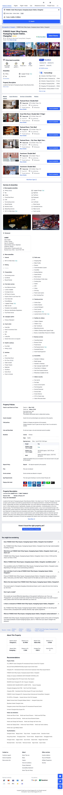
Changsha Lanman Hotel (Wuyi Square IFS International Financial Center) (24, 706)
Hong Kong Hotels (11, 736)
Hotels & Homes (6, 5)
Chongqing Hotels (21, 736)
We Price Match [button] (42, 36)
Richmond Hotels (27, 742)
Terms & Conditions (26, 762)
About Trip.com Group (27, 770)
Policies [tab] (36, 96)
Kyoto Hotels (42, 742)
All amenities (6, 78)
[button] (47, 2)
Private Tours (50, 5)
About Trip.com (25, 755)
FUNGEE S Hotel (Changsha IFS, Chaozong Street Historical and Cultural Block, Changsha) (28, 694)
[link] (43, 2)
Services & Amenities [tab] (26, 96)
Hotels (8, 630)
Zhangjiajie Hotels (48, 736)
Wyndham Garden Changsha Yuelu (15, 703)
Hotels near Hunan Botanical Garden (30, 718)
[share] (60, 781)
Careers (24, 760)
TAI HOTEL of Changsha (12, 697)
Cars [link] (31, 5)
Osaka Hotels (34, 739)
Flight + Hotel (24, 5)
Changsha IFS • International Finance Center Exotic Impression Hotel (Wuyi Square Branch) (28, 669)
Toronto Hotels (30, 736)
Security (44, 762)
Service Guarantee (6, 757)
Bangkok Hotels (39, 736)
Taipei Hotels (35, 742)
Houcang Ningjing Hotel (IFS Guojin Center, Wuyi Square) (20, 679)
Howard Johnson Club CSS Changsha (28, 697)
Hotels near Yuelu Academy (41, 724)
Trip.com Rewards (46, 757)
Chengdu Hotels (11, 739)
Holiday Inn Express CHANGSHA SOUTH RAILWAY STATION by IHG (23, 675)
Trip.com (4, 630)
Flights (16, 5)
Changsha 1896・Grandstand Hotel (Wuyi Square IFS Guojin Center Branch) (25, 691)
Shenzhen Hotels (45, 733)
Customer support (6, 755)
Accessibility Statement (27, 767)
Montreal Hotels (11, 742)
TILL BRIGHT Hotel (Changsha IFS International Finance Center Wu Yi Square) (25, 663)
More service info (6, 760)
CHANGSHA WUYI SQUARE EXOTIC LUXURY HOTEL (19, 685)
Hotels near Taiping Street (13, 724)
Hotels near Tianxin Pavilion (27, 724)
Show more (6, 86)
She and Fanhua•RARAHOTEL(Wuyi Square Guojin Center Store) (22, 666)
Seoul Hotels (27, 739)
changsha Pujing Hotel (37, 700)
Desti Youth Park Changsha (30, 688)
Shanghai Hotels (11, 733)
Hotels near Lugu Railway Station (15, 727)
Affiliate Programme (47, 760)
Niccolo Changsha (36, 685)
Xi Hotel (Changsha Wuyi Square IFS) (16, 709)
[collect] (60, 776)
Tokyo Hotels (27, 733)
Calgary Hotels (19, 739)
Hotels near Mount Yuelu (13, 715)
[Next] (59, 222)
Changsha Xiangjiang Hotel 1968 (14, 688)
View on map (42, 91)
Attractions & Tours (40, 5)
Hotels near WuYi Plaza (40, 715)
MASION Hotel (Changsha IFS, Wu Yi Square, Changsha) (20, 682)
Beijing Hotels (19, 733)
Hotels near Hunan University (14, 718)
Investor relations (46, 755)
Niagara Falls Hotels (43, 739)
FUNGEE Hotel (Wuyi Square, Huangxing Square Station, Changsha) (15, 33)
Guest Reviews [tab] (13, 96)
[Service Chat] (60, 786)
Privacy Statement (26, 765)
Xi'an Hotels (18, 742)
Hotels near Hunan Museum (26, 715)
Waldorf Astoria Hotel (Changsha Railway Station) (19, 700)
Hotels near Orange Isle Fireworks (15, 721)
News (23, 757)
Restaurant (35, 197)
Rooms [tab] (5, 96)
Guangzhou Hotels (35, 733)
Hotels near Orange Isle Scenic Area (32, 721)
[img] (14, 49)
